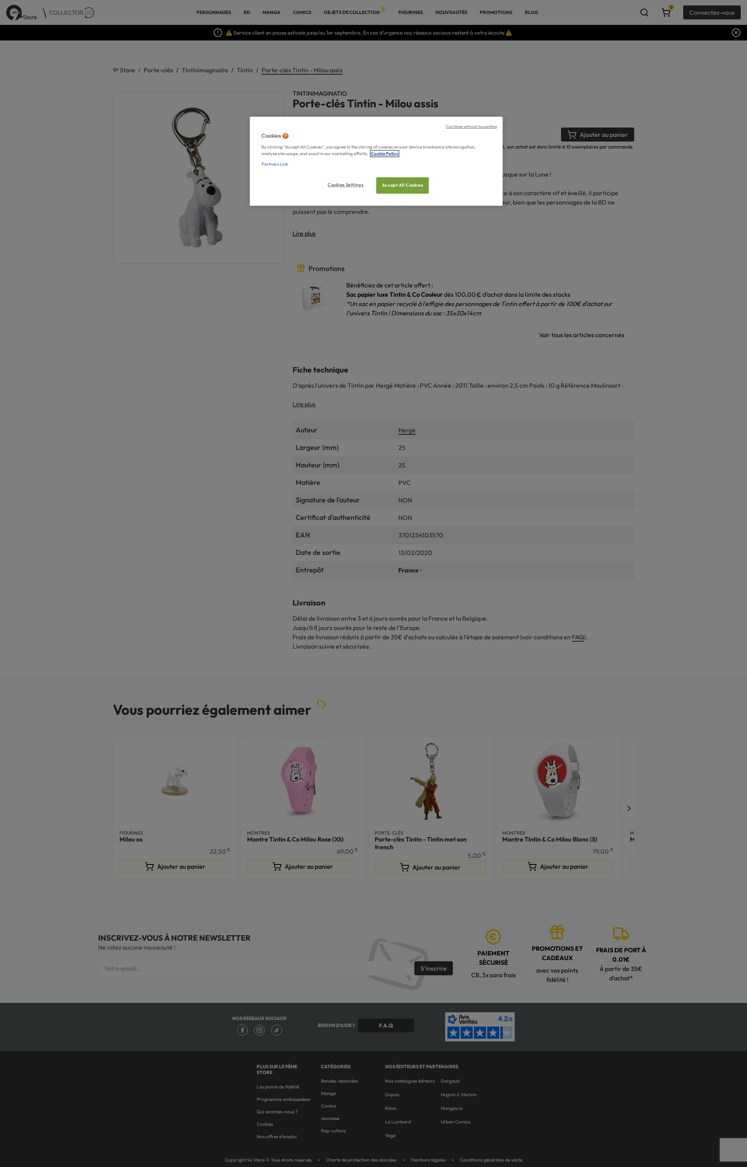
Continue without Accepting (471, 126)
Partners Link (274, 164)
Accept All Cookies (402, 185)
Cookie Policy (384, 153)
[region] (376, 161)
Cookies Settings (345, 184)
